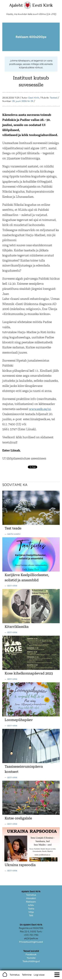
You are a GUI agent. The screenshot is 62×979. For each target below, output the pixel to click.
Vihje (31, 912)
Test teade (13, 528)
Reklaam (31, 901)
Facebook (31, 954)
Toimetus (31, 894)
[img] (57, 975)
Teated (53, 97)
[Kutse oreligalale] (31, 813)
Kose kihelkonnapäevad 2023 (29, 673)
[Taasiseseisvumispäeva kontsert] (31, 762)
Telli (31, 915)
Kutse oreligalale (18, 818)
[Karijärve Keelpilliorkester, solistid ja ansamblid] (31, 570)
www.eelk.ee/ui (40, 409)
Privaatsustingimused (31, 941)
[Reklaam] (31, 50)
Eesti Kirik (42, 5)
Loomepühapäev (19, 720)
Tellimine (26, 974)
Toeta (31, 908)
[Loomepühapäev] (31, 715)
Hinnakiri (31, 898)
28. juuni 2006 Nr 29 (22, 101)
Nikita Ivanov (13, 534)
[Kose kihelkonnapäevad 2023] (31, 669)
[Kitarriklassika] (31, 622)
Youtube (31, 957)
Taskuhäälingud (31, 961)
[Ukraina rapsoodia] (31, 860)
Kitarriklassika (17, 627)
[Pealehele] (27, 8)
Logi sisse (39, 974)
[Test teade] (31, 524)
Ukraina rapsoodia (20, 865)
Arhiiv (31, 905)
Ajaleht (16, 5)
